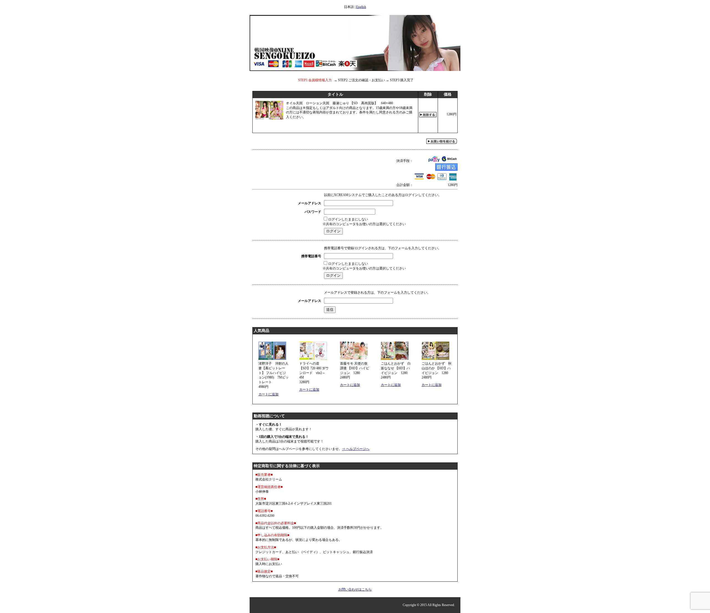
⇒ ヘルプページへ (355, 449)
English (361, 7)
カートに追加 (268, 394)
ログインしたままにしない (348, 219)
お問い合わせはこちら (355, 589)
